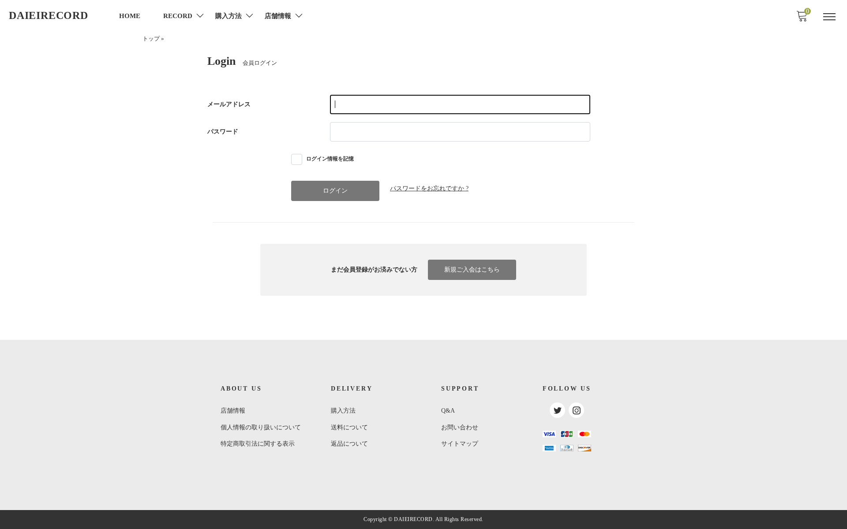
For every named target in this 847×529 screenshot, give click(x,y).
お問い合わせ (459, 427)
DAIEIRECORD (48, 15)
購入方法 (343, 410)
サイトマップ (459, 443)
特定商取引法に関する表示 (258, 443)
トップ (151, 39)
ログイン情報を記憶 (329, 159)
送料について (349, 427)
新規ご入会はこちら (472, 269)
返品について (349, 443)
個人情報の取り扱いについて (261, 427)
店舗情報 (233, 410)
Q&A (448, 410)
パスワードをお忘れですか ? (429, 188)
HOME (129, 15)
